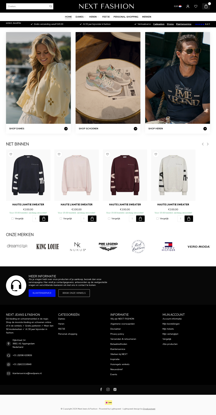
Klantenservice (183, 24)
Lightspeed (116, 408)
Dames (79, 16)
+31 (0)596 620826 (22, 355)
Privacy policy (117, 333)
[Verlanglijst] (195, 6)
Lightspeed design (131, 408)
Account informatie (172, 318)
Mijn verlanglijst (170, 333)
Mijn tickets (168, 328)
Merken (146, 16)
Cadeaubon (158, 24)
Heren (93, 16)
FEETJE (106, 16)
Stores (170, 24)
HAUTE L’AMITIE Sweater (28, 204)
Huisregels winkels (120, 364)
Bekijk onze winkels (74, 293)
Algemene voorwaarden (122, 323)
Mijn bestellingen (171, 323)
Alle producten (170, 344)
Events (113, 374)
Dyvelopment (149, 408)
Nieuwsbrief (116, 369)
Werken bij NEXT (119, 354)
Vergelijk (19, 218)
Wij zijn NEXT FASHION (122, 318)
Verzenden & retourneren (123, 339)
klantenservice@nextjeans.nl (27, 373)
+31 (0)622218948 (22, 364)
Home (68, 16)
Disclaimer (115, 328)
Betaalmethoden (118, 344)
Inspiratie (115, 359)
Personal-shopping (126, 16)
